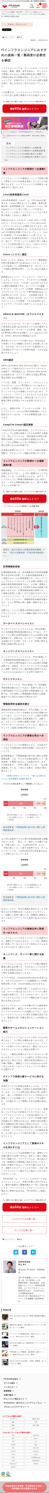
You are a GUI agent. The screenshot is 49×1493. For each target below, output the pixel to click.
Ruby (35, 1444)
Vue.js (13, 1454)
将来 (20, 37)
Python (36, 1438)
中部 (36, 1422)
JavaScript (36, 1435)
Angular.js (36, 1451)
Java (13, 1435)
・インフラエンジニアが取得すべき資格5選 (22, 148)
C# (36, 1441)
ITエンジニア (9, 37)
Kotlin (13, 1457)
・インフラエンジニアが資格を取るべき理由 (23, 154)
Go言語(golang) (35, 1457)
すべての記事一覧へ (24, 1230)
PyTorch (13, 1467)
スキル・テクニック (8, 14)
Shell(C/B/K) (35, 1460)
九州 (13, 1428)
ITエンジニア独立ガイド (33, 12)
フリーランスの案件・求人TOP (11, 12)
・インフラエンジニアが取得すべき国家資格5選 (24, 151)
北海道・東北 (36, 1419)
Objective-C (13, 1463)
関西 (13, 1425)
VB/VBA (35, 1463)
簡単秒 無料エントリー (24, 108)
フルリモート (13, 1419)
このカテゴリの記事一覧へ (24, 1219)
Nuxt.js (36, 1454)
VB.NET (13, 1444)
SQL (13, 1448)
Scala (13, 1460)
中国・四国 (36, 1425)
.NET (13, 1441)
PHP (13, 1438)
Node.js (13, 1451)
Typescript (36, 1448)
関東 (13, 1422)
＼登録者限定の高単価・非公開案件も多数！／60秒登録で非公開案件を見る (24, 1487)
